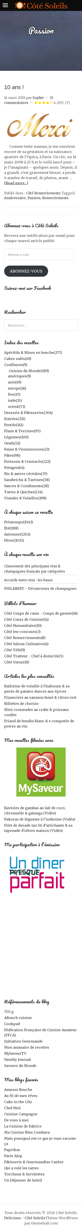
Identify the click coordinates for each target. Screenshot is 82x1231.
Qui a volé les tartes (21, 1168)
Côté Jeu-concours (22, 631)
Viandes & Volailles (25, 498)
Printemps (18, 522)
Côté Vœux (16, 662)
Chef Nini (12, 1108)
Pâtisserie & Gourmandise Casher (34, 1162)
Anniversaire (15, 198)
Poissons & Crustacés (27, 461)
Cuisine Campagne (20, 1114)
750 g (9, 1011)
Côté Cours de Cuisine (26, 619)
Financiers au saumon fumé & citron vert (40, 697)
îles (14, 394)
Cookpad (12, 1024)
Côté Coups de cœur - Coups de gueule (41, 613)
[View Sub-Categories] (6, 370)
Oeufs (12, 443)
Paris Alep (13, 1156)
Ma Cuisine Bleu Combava (27, 1132)
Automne (17, 534)
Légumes (16, 437)
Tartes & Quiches (23, 492)
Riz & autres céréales (25, 473)
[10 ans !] (41, 141)
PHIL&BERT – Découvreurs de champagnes (40, 589)
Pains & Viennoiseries (26, 449)
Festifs (13, 425)
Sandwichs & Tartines (27, 480)
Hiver (14, 540)
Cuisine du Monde (29, 371)
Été (11, 528)
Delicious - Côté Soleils (24, 1218)
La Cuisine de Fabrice (23, 1126)
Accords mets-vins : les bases (28, 580)
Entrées (14, 419)
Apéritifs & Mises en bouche (33, 352)
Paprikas (12, 1150)
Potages (14, 467)
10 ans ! (14, 87)
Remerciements (55, 198)
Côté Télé (14, 650)
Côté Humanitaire (23, 625)
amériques (19, 376)
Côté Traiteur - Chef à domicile (33, 656)
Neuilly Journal (17, 1059)
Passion (34, 198)
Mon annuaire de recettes (26, 1047)
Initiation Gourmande (23, 1041)
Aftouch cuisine (18, 1018)
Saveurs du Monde (20, 1065)
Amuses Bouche (18, 1089)
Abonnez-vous (26, 271)
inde (15, 400)
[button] (41, 126)
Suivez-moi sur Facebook (27, 288)
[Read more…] (16, 183)
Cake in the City (18, 1102)
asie (14, 382)
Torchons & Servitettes (24, 1174)
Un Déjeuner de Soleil (23, 1180)
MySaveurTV (15, 1053)
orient (16, 406)
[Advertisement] (41, 949)
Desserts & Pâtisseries (28, 412)
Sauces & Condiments (26, 486)
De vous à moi (16, 1120)
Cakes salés (17, 358)
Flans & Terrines (22, 431)
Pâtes (12, 455)
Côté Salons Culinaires (26, 644)
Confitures (15, 365)
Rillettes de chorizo (21, 703)
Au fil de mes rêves (20, 1096)
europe (17, 388)
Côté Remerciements (43, 193)
